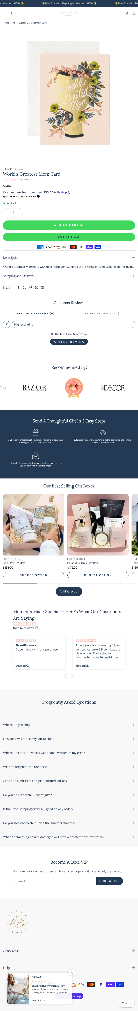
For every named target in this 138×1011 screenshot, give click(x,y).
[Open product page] (33, 525)
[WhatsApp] (36, 287)
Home (6, 22)
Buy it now (69, 236)
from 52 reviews (23, 628)
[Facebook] (18, 287)
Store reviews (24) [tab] (102, 313)
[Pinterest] (30, 287)
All (14, 22)
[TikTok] (39, 984)
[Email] (42, 287)
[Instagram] (24, 984)
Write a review (69, 341)
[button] (4, 13)
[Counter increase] (20, 212)
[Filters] (6, 324)
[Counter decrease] (6, 212)
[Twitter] (24, 287)
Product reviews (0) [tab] (36, 313)
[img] (70, 623)
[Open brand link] (22, 388)
